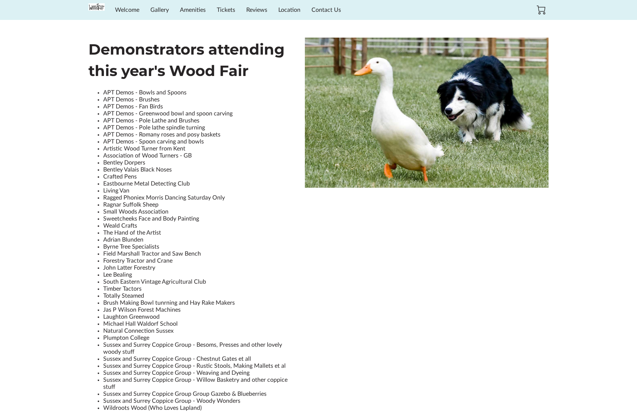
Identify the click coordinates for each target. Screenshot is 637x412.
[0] (541, 10)
